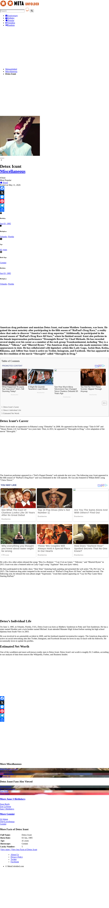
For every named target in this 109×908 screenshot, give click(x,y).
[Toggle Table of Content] (103, 403)
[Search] (32, 10)
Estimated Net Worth (11, 413)
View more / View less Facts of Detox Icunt (18, 849)
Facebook (15, 862)
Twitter (14, 859)
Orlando (3, 236)
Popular (11, 20)
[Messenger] (54, 197)
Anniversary (12, 16)
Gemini (3, 263)
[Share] (54, 210)
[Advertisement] (54, 47)
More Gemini (7, 814)
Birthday (10, 18)
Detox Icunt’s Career (11, 407)
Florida (11, 236)
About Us (15, 854)
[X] (54, 193)
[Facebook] (54, 188)
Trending (11, 23)
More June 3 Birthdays (12, 799)
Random (11, 25)
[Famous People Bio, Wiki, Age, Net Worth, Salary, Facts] (20, 6)
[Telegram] (54, 205)
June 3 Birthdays (7, 809)
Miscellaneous (11, 71)
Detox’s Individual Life (12, 410)
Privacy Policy (17, 857)
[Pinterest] (54, 201)
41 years (3, 250)
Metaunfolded (11, 69)
